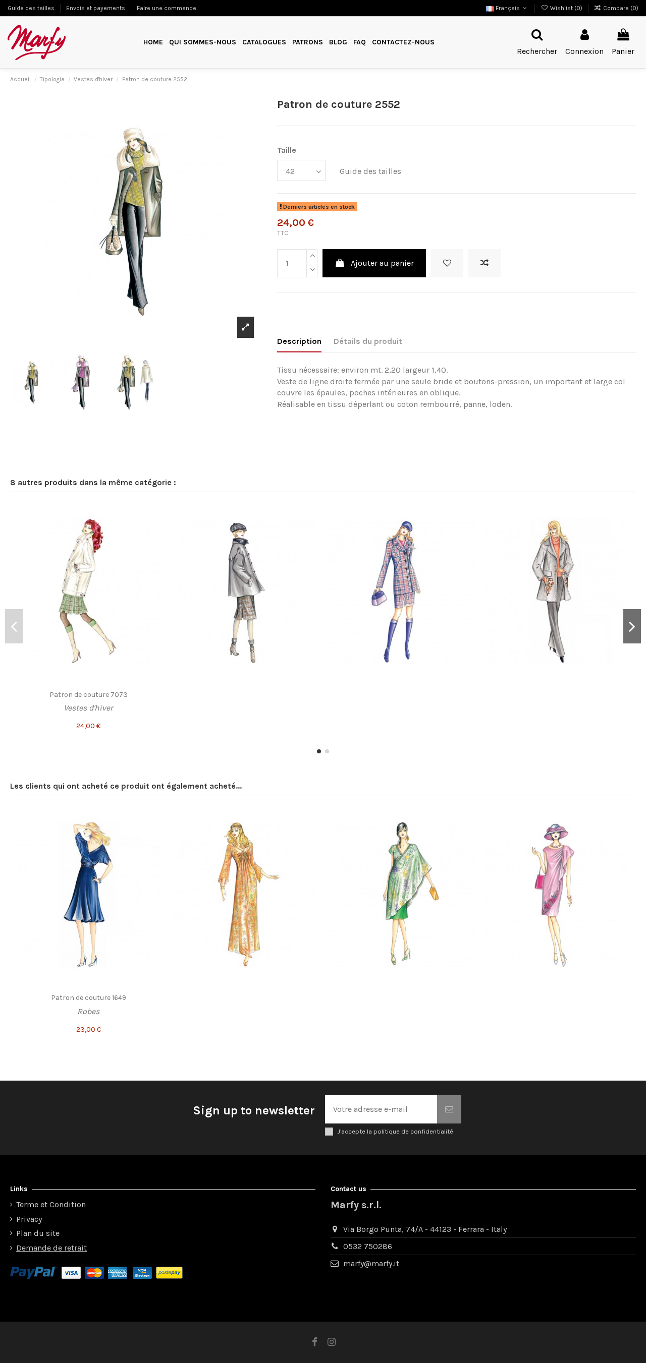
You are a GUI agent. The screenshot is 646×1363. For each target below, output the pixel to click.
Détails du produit (368, 341)
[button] (307, 42)
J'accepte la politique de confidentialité (395, 1131)
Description (299, 341)
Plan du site (38, 1233)
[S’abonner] (449, 1109)
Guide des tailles (32, 8)
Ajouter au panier (382, 263)
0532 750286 (367, 1246)
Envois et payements (96, 8)
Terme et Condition (51, 1204)
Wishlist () (566, 8)
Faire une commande (166, 8)
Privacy (29, 1219)
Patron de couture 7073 (88, 694)
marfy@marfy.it (371, 1263)
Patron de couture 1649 (88, 997)
